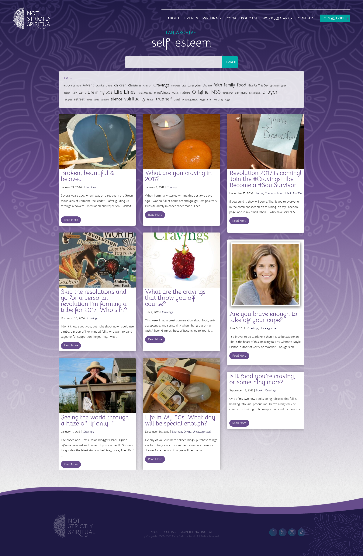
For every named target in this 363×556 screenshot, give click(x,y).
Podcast (249, 18)
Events (191, 18)
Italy (74, 92)
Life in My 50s (100, 92)
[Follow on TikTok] (302, 532)
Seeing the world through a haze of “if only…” (95, 420)
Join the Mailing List (196, 532)
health (67, 92)
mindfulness (162, 93)
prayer (270, 92)
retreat (79, 99)
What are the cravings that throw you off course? (175, 298)
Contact (306, 18)
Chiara (109, 85)
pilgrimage (240, 92)
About (173, 18)
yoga (227, 99)
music (175, 92)
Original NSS (206, 92)
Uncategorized (190, 99)
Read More (71, 220)
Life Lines (125, 92)
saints (96, 99)
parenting (228, 92)
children (120, 85)
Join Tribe (334, 18)
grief (283, 85)
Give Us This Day (258, 85)
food (241, 85)
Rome (89, 99)
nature (185, 92)
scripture (105, 100)
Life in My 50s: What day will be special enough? (180, 420)
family (229, 85)
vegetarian (205, 99)
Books (259, 193)
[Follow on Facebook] (273, 532)
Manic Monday (144, 92)
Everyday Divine (200, 85)
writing (218, 99)
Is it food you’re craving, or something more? (262, 379)
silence (116, 99)
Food (280, 193)
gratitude (274, 85)
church (147, 85)
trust (177, 99)
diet (184, 85)
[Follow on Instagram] (292, 532)
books (99, 85)
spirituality (134, 99)
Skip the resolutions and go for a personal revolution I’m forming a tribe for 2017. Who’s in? (94, 301)
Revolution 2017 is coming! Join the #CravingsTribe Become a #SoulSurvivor (265, 179)
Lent (82, 92)
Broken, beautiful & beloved (87, 176)
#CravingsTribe (72, 85)
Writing (211, 18)
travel (150, 99)
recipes (68, 99)
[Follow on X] (283, 532)
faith (218, 85)
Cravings (161, 85)
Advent (88, 85)
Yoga (232, 18)
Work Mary (275, 18)
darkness (175, 85)
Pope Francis (255, 93)
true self (164, 99)
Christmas (134, 85)
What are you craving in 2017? (178, 176)
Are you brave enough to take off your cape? (263, 317)
